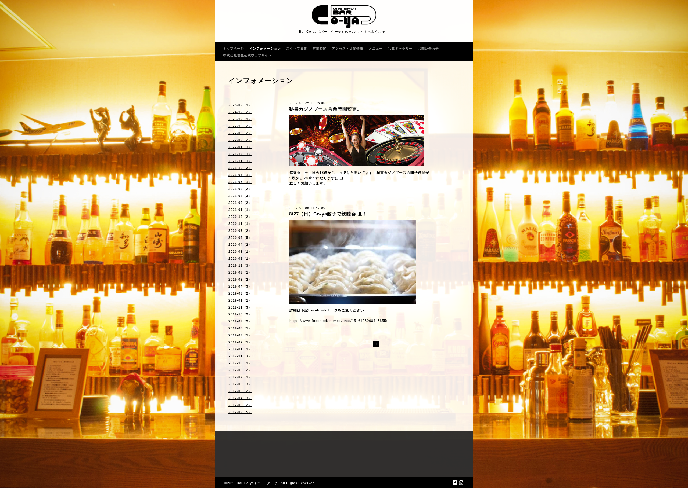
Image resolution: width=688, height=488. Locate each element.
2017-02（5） (240, 412)
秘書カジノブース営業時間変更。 (325, 109)
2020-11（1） (240, 224)
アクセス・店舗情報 (347, 48)
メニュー (376, 48)
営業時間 (320, 48)
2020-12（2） (240, 217)
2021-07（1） (240, 175)
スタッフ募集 (296, 48)
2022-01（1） (240, 147)
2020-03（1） (240, 252)
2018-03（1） (240, 335)
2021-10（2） (240, 168)
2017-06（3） (240, 384)
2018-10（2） (240, 314)
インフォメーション (265, 48)
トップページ (233, 48)
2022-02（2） (240, 140)
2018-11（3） (240, 307)
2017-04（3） (240, 398)
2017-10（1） (240, 363)
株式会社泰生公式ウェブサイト (247, 55)
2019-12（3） (240, 265)
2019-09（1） (240, 272)
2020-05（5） (240, 238)
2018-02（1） (240, 342)
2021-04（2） (240, 189)
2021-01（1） (240, 210)
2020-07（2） (240, 231)
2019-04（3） (240, 286)
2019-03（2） (240, 293)
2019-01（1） (240, 300)
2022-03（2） (240, 133)
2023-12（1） (240, 119)
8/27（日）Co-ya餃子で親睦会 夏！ (328, 214)
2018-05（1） (240, 328)
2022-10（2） (240, 126)
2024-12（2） (240, 112)
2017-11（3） (240, 356)
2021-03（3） (240, 196)
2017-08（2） (240, 370)
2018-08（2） (240, 321)
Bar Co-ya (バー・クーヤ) (258, 483)
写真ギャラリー (400, 48)
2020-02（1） (240, 258)
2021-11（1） (240, 161)
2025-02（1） (240, 105)
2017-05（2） (240, 391)
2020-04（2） (240, 245)
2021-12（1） (240, 154)
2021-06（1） (240, 182)
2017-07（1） (240, 377)
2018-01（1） (240, 349)
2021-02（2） (240, 203)
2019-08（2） (240, 279)
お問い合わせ (428, 48)
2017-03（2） (240, 405)
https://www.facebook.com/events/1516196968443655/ (338, 321)
